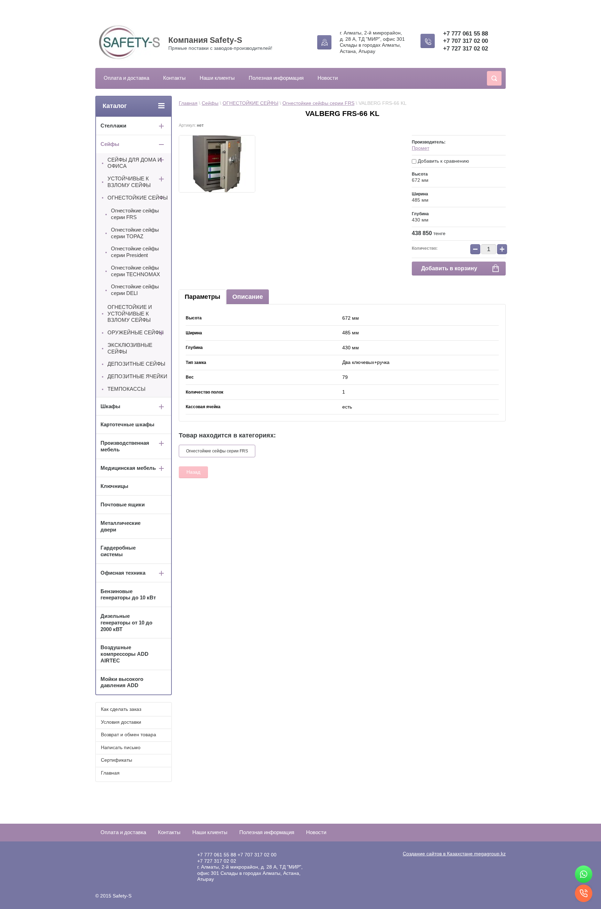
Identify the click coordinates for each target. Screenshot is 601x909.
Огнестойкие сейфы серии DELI (135, 289)
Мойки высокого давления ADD (122, 682)
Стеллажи (113, 126)
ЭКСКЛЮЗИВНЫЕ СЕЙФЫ (129, 348)
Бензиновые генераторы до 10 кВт (128, 594)
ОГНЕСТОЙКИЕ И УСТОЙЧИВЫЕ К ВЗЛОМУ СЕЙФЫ (129, 313)
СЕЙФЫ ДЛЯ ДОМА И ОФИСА (134, 163)
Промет (420, 148)
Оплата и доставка (126, 78)
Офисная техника (123, 573)
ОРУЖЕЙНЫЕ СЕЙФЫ (135, 332)
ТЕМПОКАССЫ (126, 389)
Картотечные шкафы (127, 424)
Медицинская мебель (128, 468)
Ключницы (114, 486)
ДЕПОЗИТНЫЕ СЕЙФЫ (136, 364)
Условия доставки (121, 722)
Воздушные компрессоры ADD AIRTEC (125, 653)
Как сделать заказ (121, 709)
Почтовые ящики (123, 504)
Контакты (174, 78)
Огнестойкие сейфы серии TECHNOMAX (135, 271)
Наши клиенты (217, 78)
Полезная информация (276, 78)
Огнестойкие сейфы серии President (135, 252)
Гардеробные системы (118, 551)
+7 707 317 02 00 (465, 41)
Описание (247, 296)
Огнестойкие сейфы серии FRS (318, 103)
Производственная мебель (125, 446)
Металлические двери (121, 526)
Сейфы (210, 103)
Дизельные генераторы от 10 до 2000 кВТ (126, 622)
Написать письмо (121, 747)
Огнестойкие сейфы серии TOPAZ (135, 233)
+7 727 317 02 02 (465, 48)
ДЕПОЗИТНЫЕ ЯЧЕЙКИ (137, 376)
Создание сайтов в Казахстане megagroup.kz (454, 853)
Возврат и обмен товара (128, 734)
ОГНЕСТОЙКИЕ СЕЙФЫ (250, 103)
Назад (193, 472)
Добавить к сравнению (442, 161)
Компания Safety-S (205, 40)
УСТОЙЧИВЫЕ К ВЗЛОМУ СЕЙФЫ (129, 182)
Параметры (202, 296)
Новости (328, 78)
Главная (188, 103)
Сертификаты (116, 760)
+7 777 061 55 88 (465, 33)
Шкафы (110, 406)
